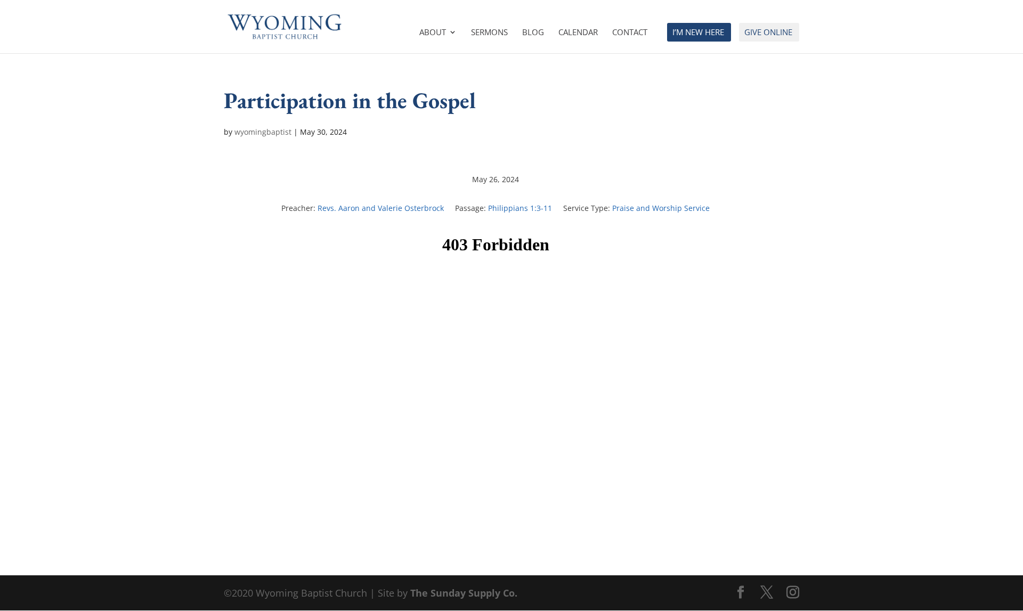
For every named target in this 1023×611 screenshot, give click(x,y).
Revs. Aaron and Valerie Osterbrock (381, 208)
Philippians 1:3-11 (520, 208)
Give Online (768, 32)
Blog (533, 32)
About (432, 32)
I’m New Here (698, 32)
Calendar (578, 32)
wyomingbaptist (262, 132)
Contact (629, 32)
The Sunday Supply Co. (463, 592)
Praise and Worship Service (661, 208)
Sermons (489, 32)
